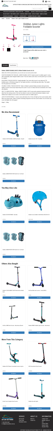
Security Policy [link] (45, 426)
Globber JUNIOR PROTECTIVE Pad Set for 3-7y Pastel (13, 173)
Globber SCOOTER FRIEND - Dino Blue (10, 214)
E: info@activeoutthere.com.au (8, 424)
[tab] (5, 65)
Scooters (27, 11)
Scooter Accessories (8, 16)
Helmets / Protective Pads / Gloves (39, 11)
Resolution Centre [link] (23, 422)
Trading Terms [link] (45, 418)
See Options (13, 146)
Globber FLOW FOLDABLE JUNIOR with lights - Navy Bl (13, 138)
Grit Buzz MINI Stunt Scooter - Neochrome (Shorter (13, 325)
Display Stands (35, 13)
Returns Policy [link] (45, 425)
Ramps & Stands (43, 13)
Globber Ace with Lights (33, 401)
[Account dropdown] (43, 1)
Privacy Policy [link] (45, 423)
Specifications (13, 65)
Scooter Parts (23, 16)
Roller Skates (6, 13)
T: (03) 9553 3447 (6, 422)
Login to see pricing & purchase (37, 46)
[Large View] (3, 45)
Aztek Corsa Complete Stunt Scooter (10, 401)
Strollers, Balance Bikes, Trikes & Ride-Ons (13, 11)
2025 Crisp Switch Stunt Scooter (35, 366)
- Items (48, 1)
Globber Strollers (32, 16)
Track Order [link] (21, 420)
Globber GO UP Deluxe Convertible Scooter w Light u (13, 366)
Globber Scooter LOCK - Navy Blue (35, 138)
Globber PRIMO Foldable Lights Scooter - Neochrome (39, 325)
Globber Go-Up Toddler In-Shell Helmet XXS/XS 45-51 (39, 214)
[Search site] (50, 9)
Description (5, 65)
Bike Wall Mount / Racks (25, 13)
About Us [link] (32, 418)
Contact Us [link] (32, 420)
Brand (39, 16)
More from (25, 58)
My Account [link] (21, 418)
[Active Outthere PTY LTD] (5, 5)
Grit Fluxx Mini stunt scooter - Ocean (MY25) (37, 290)
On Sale (16, 16)
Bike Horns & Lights (14, 13)
